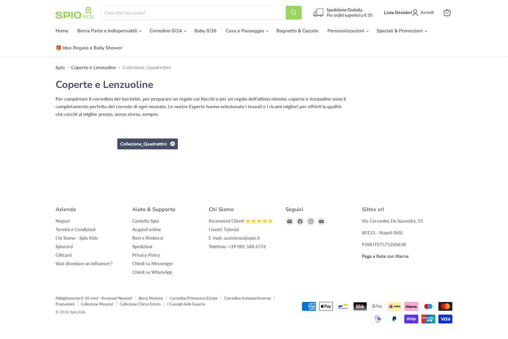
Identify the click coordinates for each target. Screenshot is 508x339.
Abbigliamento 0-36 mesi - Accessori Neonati (94, 298)
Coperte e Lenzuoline (93, 67)
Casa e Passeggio (245, 31)
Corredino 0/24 (166, 31)
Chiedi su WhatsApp (152, 272)
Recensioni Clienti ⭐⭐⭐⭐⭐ (241, 220)
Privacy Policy (146, 255)
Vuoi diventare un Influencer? (84, 263)
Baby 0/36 (205, 31)
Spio (60, 67)
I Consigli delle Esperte (186, 304)
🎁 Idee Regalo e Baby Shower (89, 48)
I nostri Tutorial (224, 229)
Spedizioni (142, 246)
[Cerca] (294, 12)
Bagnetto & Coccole (297, 31)
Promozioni (65, 304)
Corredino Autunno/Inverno (247, 298)
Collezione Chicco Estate (140, 304)
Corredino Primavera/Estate (194, 298)
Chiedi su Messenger (152, 263)
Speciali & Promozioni (400, 31)
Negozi (63, 220)
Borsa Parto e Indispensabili (107, 31)
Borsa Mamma (150, 298)
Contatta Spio (145, 220)
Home (62, 31)
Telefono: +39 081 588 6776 (237, 246)
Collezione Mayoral (97, 304)
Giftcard (63, 255)
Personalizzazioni (346, 31)
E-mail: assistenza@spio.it (234, 238)
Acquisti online (146, 229)
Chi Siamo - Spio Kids (77, 238)
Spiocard (64, 246)
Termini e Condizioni (76, 229)
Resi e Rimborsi (147, 238)
